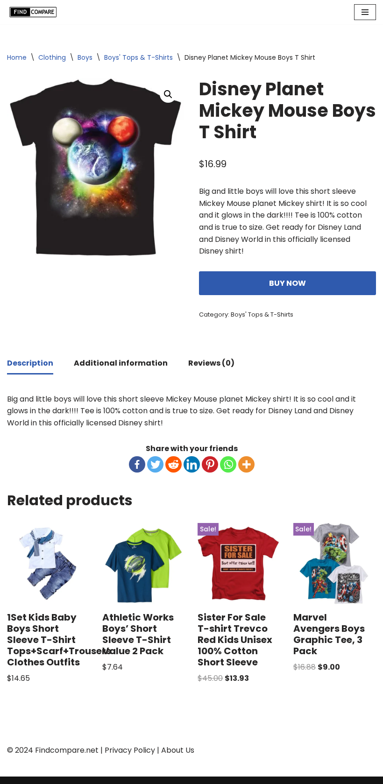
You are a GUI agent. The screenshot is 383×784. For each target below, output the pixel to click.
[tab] (30, 363)
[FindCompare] (35, 12)
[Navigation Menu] (365, 12)
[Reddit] (173, 464)
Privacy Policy (130, 750)
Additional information (121, 363)
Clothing (52, 57)
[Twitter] (155, 464)
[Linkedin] (192, 464)
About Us (177, 750)
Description (30, 363)
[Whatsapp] (228, 464)
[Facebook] (137, 464)
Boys (85, 57)
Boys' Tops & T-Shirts (138, 57)
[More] (246, 464)
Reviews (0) (211, 363)
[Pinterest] (210, 464)
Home (17, 57)
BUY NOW (287, 283)
